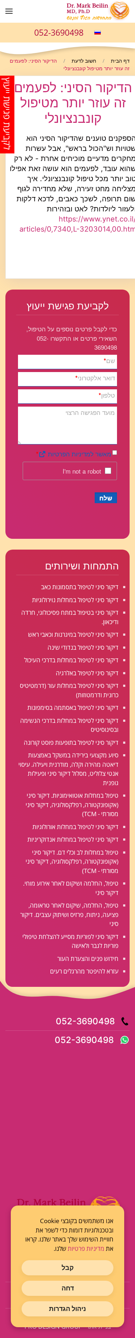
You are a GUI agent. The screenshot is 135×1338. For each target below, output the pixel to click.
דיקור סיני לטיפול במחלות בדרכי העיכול (71, 660)
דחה (68, 1288)
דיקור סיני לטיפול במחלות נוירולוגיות (75, 600)
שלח (105, 497)
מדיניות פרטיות (86, 1248)
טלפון (107, 394)
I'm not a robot (82, 470)
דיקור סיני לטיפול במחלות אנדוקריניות (72, 839)
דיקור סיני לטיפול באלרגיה (87, 673)
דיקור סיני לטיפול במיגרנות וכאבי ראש (73, 634)
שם (109, 360)
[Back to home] (97, 11)
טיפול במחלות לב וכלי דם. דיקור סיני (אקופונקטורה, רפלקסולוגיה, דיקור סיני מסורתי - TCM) (72, 861)
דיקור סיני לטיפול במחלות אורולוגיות (75, 827)
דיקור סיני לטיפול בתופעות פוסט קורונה (71, 742)
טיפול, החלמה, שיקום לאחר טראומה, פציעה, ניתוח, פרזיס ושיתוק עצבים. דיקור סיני (69, 914)
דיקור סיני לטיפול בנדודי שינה (83, 647)
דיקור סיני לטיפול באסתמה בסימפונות (72, 707)
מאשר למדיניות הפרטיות (78, 453)
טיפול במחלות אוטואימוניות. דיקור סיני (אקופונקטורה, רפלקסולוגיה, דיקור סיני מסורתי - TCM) (72, 804)
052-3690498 (59, 32)
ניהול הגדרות (67, 1308)
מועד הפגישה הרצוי (90, 412)
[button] (9, 11)
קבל (68, 1267)
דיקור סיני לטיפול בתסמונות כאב (79, 587)
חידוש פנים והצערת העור (87, 958)
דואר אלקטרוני (95, 377)
